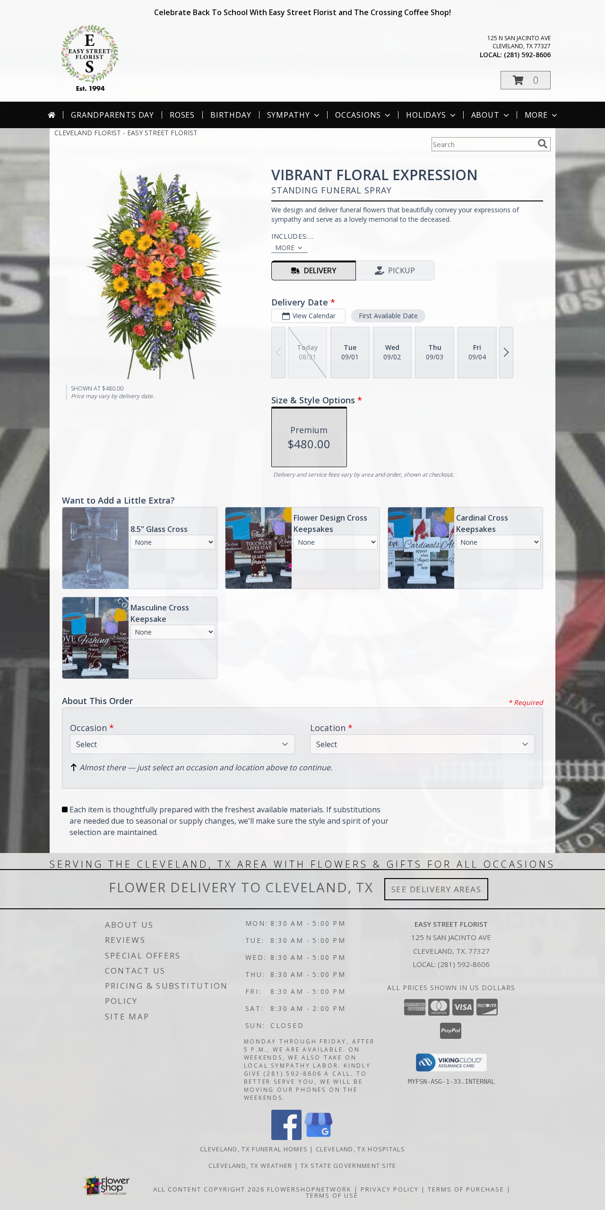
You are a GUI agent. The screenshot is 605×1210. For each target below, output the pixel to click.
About (485, 115)
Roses (182, 115)
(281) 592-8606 (527, 54)
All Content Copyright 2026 (209, 1189)
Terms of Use (332, 1195)
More (536, 115)
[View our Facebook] (286, 1137)
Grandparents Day (112, 115)
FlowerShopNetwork (309, 1189)
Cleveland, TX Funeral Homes (254, 1149)
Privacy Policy (390, 1189)
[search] (542, 144)
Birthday (230, 115)
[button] (526, 80)
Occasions (358, 115)
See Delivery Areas (436, 889)
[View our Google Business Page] (318, 1137)
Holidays (426, 115)
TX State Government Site (349, 1165)
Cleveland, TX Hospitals (360, 1149)
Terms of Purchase (466, 1189)
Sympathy (288, 115)
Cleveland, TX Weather (250, 1165)
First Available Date (388, 315)
